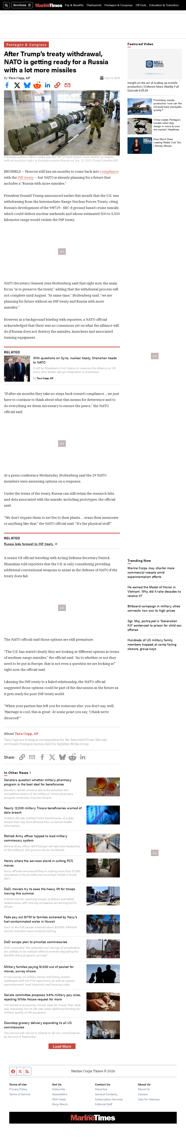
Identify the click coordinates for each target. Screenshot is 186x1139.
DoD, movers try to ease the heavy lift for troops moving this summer (39, 890)
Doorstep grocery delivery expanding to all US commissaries (38, 1024)
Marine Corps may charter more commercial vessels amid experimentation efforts (151, 572)
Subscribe (58, 1089)
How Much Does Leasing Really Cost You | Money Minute (167, 142)
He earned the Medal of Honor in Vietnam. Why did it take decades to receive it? (154, 591)
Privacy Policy (18, 1089)
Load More (62, 1046)
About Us (144, 1089)
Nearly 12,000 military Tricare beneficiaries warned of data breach (43, 809)
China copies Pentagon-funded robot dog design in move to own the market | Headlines (167, 124)
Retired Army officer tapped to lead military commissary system (35, 837)
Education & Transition (164, 5)
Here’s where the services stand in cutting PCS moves (38, 862)
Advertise (101, 1089)
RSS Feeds (59, 1099)
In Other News (16, 772)
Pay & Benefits (74, 5)
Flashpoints (94, 5)
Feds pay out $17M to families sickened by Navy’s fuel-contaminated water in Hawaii (40, 918)
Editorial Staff (103, 1104)
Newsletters (59, 1094)
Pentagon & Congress (118, 5)
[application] (155, 64)
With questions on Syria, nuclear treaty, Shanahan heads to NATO (75, 359)
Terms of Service (20, 1094)
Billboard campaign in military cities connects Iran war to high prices (154, 608)
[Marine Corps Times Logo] (48, 5)
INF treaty (26, 177)
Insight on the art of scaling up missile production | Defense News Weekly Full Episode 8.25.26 (153, 86)
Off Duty (141, 5)
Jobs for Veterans (149, 1099)
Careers (143, 1094)
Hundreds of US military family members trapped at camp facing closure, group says (152, 644)
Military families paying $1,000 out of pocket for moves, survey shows (39, 968)
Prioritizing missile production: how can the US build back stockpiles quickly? (167, 105)
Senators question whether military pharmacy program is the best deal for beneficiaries (37, 781)
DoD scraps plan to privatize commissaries (35, 941)
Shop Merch (60, 1104)
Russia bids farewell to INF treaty (29, 543)
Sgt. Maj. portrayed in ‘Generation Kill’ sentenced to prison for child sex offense (154, 625)
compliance (109, 171)
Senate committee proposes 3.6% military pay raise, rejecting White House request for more (42, 996)
